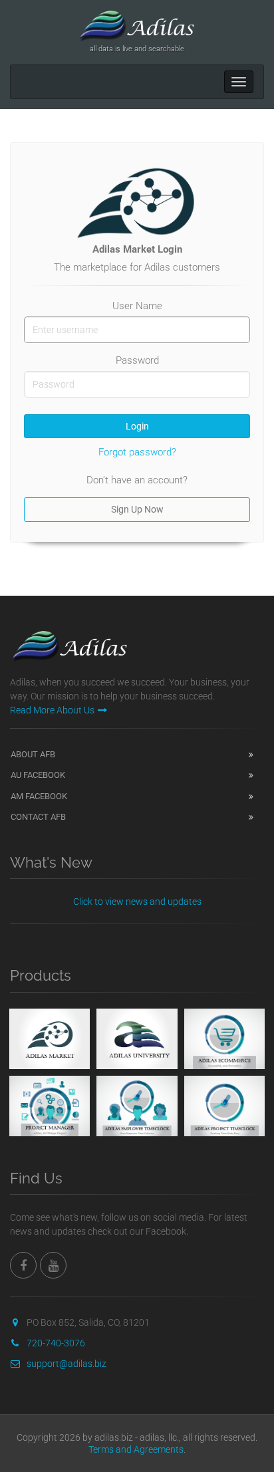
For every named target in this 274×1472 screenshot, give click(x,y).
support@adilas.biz (66, 1363)
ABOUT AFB (33, 754)
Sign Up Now (137, 509)
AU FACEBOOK (38, 775)
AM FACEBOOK (39, 796)
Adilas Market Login (137, 249)
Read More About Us (52, 710)
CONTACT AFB (38, 817)
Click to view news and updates (137, 901)
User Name (137, 306)
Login (137, 426)
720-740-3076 (56, 1343)
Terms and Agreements (136, 1449)
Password (137, 360)
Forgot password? (137, 452)
